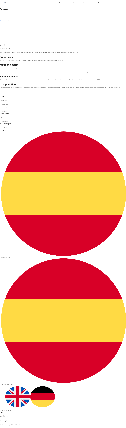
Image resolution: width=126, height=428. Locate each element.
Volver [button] (1, 92)
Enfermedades (80, 2)
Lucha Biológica (5, 127)
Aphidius (4, 45)
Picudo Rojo (4, 100)
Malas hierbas (4, 121)
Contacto (117, 2)
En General (3, 117)
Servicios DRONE (102, 2)
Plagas (72, 2)
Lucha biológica (91, 2)
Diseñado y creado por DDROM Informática (10, 425)
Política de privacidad (5, 421)
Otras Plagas (4, 111)
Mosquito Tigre (4, 107)
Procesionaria (4, 104)
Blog (111, 2)
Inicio (65, 2)
